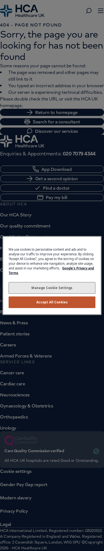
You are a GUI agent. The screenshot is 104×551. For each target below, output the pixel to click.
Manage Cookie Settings (52, 288)
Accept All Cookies (52, 302)
